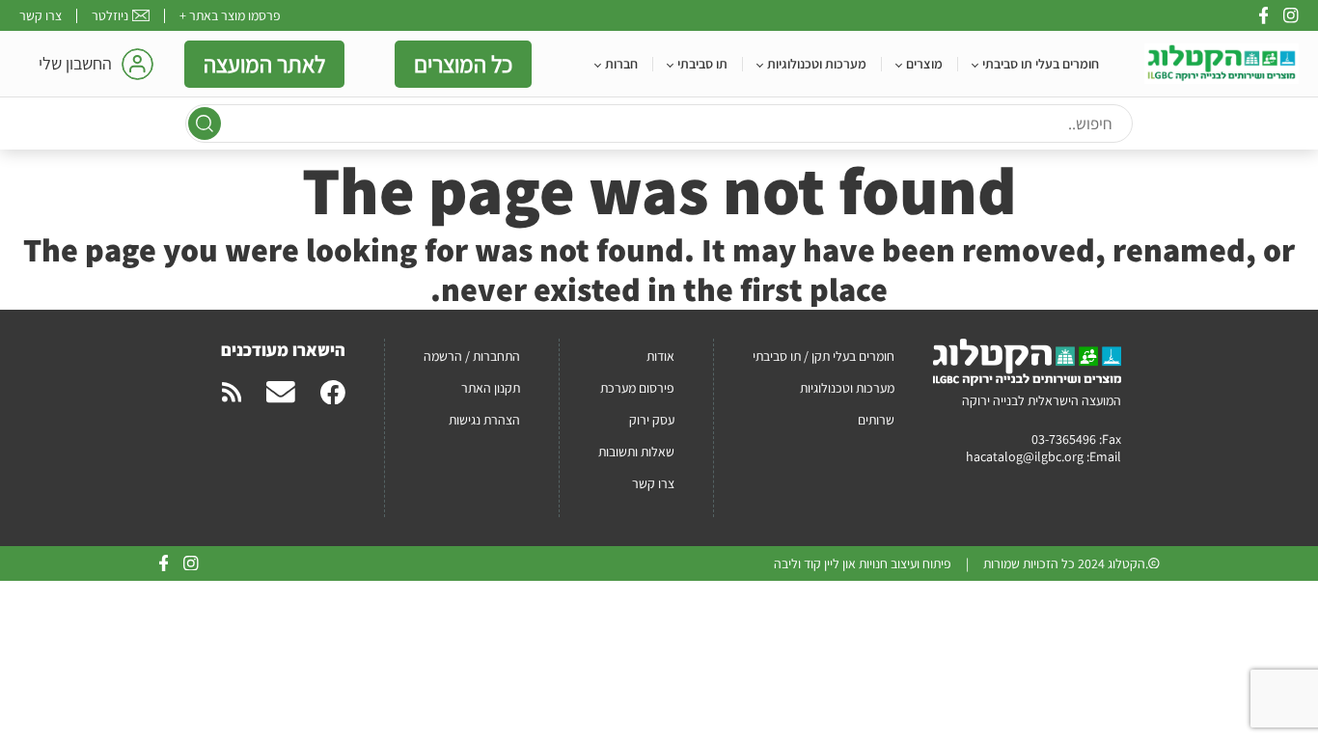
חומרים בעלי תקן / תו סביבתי (823, 356)
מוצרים (924, 63)
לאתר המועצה (264, 63)
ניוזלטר (110, 15)
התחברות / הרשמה (472, 356)
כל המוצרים (463, 63)
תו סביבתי (702, 63)
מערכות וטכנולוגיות (816, 63)
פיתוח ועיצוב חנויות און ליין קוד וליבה (862, 563)
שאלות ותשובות (636, 451)
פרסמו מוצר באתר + (230, 15)
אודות (660, 356)
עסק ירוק (651, 419)
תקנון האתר (490, 388)
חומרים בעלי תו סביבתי (1040, 63)
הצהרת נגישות (484, 419)
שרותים (876, 419)
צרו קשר (40, 15)
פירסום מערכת (637, 388)
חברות (621, 63)
